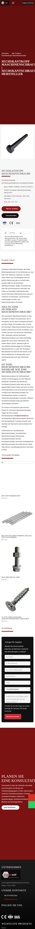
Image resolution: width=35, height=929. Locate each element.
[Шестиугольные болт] (17, 480)
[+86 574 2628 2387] (3, 895)
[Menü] (13, 2)
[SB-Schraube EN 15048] (17, 562)
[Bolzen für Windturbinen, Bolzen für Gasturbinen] (17, 521)
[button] (18, 3)
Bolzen (4, 928)
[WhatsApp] (3, 910)
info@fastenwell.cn (21, 416)
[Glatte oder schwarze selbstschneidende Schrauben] (17, 603)
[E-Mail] (31, 797)
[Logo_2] (5, 3)
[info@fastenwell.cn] (3, 899)
